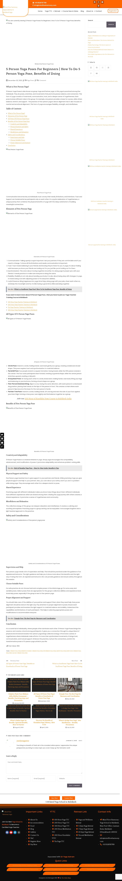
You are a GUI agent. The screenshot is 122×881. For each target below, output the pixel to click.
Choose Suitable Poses (17, 140)
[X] (91, 67)
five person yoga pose (49, 651)
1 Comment (42, 80)
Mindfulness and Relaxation (19, 132)
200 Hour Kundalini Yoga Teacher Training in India (60, 869)
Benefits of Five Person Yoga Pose (19, 121)
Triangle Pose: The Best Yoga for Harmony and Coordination (70, 695)
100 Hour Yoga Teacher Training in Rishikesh (22, 302)
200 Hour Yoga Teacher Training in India (61, 865)
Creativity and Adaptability (18, 124)
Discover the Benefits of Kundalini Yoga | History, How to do (44, 722)
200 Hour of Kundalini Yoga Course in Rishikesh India (48, 399)
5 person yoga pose (15, 651)
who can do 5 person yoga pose (18, 653)
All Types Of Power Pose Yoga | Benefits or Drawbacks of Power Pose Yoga (44, 696)
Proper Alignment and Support (20, 143)
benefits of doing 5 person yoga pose (32, 651)
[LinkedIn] (98, 5)
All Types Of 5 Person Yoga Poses (18, 119)
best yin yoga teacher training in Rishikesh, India (102, 244)
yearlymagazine (23, 741)
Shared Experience (16, 129)
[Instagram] (98, 2)
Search (90, 20)
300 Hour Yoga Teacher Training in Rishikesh (22, 310)
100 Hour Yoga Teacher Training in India (25, 865)
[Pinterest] (91, 73)
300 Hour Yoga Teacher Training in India (97, 865)
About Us (89, 11)
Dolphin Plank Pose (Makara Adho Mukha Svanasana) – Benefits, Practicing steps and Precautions (18, 697)
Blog (82, 11)
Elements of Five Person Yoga (17, 116)
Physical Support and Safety (19, 127)
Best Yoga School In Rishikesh (61, 873)
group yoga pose (61, 651)
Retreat (57, 11)
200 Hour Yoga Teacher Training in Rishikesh (22, 305)
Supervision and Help (17, 137)
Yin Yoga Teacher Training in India (97, 869)
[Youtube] (102, 2)
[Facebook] (94, 2)
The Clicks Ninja (66, 878)
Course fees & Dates (70, 11)
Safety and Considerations (16, 135)
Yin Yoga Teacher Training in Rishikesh (20, 307)
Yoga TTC (48, 11)
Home (40, 11)
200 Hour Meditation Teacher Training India (24, 869)
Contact (99, 11)
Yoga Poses (30, 80)
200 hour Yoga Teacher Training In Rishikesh (102, 160)
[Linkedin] (15, 832)
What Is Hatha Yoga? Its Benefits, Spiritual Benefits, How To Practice (18, 723)
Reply (80, 740)
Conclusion (11, 145)
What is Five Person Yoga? (16, 113)
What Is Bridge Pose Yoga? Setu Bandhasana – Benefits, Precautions (70, 723)
